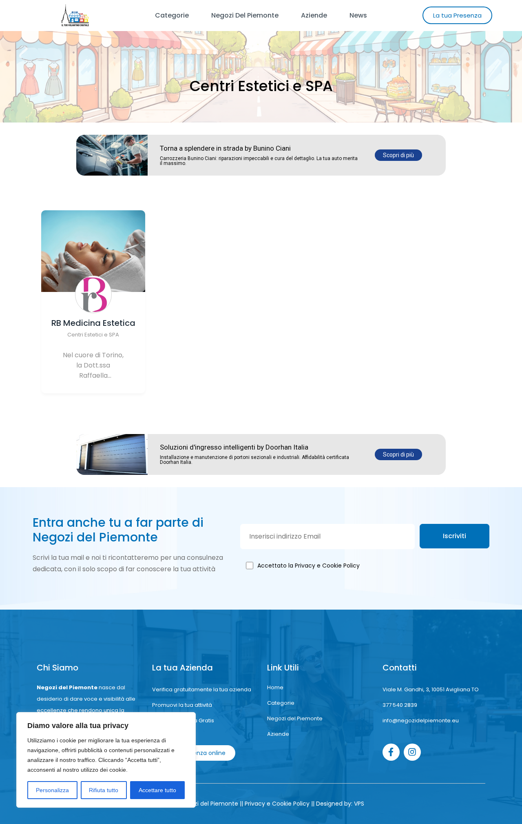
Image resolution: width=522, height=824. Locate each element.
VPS (359, 804)
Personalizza (52, 790)
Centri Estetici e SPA (93, 334)
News (358, 15)
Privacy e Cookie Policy (277, 804)
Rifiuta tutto (103, 790)
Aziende (314, 15)
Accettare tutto (157, 790)
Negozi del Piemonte (245, 15)
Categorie (172, 15)
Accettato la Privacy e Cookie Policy (308, 565)
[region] (106, 760)
